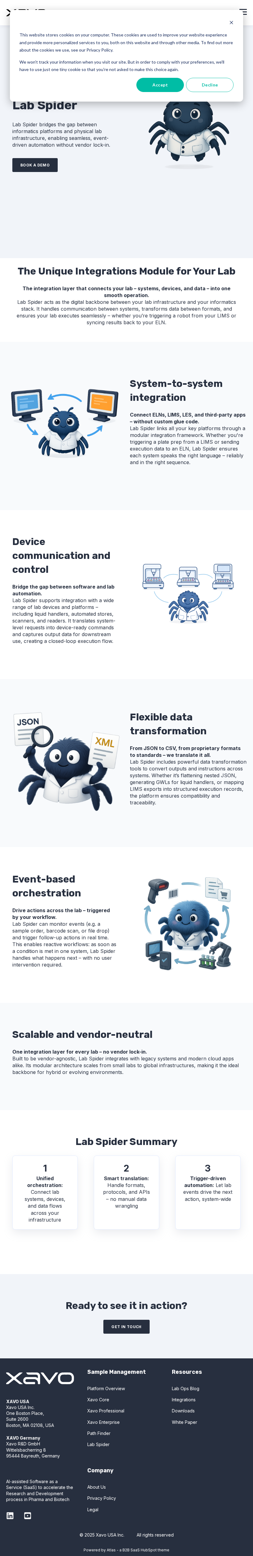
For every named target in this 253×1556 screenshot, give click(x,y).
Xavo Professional (105, 1410)
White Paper (184, 1422)
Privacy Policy (101, 1498)
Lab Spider (98, 1444)
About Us (96, 1487)
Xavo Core (98, 1399)
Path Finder (98, 1433)
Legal (92, 1509)
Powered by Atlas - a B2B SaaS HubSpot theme (126, 1550)
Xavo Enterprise (103, 1422)
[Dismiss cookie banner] (231, 23)
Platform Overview (106, 1388)
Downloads (183, 1410)
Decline (210, 84)
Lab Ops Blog (185, 1388)
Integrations (184, 1399)
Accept (160, 84)
